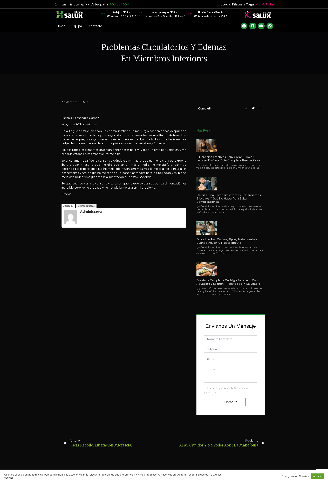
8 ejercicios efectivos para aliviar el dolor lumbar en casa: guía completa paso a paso (228, 158)
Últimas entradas (86, 206)
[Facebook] (252, 26)
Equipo (77, 26)
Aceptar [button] (317, 476)
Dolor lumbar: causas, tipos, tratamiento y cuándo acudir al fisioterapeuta (226, 241)
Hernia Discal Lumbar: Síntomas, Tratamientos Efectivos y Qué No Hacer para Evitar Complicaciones (228, 198)
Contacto (95, 26)
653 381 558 (119, 4)
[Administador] (70, 222)
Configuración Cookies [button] (295, 476)
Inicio (61, 26)
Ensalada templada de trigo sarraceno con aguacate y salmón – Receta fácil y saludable (228, 282)
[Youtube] (261, 26)
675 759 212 (264, 4)
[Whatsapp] (269, 26)
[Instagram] (244, 26)
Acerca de (68, 206)
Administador (91, 212)
